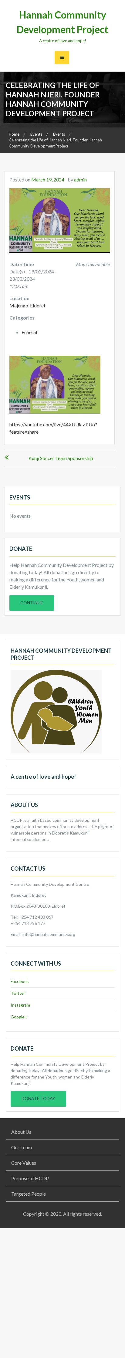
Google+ (19, 1016)
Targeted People (28, 1194)
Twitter (18, 993)
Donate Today (38, 1098)
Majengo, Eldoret (27, 305)
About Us (21, 1132)
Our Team (21, 1147)
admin (80, 179)
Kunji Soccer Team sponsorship (61, 458)
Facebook (20, 981)
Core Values (23, 1163)
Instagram (20, 1004)
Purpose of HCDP (30, 1178)
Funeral (29, 332)
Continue (31, 602)
